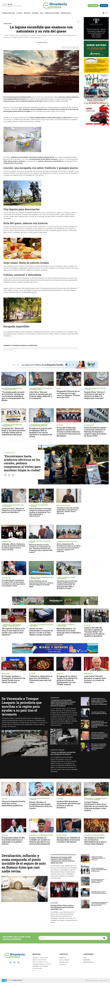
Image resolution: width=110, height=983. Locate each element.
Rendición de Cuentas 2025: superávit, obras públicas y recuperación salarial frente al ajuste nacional (63, 860)
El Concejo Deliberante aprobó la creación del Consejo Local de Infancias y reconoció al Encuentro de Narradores (69, 431)
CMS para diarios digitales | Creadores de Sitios (97, 980)
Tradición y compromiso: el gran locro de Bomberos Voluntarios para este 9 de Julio (40, 679)
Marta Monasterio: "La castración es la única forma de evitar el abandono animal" (69, 631)
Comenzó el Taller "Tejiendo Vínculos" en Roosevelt (98, 858)
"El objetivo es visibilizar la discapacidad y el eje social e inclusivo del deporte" (68, 840)
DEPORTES (27, 13)
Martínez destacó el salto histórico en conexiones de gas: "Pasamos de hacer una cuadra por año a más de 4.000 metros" (40, 548)
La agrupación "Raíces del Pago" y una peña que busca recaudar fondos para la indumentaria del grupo (14, 431)
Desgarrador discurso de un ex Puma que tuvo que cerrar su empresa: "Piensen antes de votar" (68, 394)
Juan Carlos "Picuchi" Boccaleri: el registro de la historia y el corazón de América (95, 679)
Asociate (104, 5)
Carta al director (64, 960)
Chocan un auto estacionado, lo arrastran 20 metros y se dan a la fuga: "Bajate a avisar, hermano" (41, 631)
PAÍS (41, 13)
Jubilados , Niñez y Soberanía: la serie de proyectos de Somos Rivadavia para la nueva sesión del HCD (13, 547)
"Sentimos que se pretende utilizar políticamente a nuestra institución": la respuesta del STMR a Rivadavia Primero (67, 584)
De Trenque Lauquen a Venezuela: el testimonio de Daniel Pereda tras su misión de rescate (13, 679)
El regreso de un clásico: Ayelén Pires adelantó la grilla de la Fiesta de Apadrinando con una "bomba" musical (67, 680)
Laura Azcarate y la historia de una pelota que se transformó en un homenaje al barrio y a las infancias (99, 724)
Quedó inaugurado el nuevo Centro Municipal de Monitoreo (99, 869)
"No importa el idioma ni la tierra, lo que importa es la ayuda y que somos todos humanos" (13, 631)
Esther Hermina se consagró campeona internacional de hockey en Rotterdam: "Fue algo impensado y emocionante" (40, 512)
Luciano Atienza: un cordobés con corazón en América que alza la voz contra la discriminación (39, 841)
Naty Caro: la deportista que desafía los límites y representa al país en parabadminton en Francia (98, 747)
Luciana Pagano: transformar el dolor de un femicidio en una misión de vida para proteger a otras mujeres (95, 806)
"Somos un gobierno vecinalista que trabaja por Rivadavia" (63, 753)
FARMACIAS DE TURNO (52, 13)
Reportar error (64, 962)
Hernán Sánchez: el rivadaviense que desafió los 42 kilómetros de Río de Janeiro (40, 805)
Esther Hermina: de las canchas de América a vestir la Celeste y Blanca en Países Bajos (41, 584)
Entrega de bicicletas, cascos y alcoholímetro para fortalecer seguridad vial (62, 907)
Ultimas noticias (8, 13)
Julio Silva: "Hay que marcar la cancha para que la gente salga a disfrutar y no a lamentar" (40, 395)
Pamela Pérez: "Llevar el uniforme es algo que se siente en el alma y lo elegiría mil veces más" (94, 395)
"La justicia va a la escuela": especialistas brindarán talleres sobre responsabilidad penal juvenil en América (63, 703)
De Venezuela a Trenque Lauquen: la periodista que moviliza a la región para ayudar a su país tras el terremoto (22, 706)
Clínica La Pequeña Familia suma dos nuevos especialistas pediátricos (13, 803)
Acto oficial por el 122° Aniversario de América (99, 892)
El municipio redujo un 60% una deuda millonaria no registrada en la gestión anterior (13, 841)
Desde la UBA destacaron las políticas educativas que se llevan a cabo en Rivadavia (68, 804)
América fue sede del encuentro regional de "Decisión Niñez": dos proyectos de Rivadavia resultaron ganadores (94, 632)
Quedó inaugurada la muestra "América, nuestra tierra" (97, 881)
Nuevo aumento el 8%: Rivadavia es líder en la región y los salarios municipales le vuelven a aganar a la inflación (69, 547)
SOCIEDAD (35, 13)
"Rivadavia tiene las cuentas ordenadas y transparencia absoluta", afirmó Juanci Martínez (68, 510)
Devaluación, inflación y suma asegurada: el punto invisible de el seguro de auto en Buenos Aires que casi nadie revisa (24, 863)
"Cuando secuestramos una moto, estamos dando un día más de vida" (99, 904)
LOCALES (19, 13)
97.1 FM (93, 5)
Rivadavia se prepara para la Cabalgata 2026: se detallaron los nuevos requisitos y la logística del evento (40, 432)
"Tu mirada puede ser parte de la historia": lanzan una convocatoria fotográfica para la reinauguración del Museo (13, 396)
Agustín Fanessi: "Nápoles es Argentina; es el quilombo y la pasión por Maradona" (13, 510)
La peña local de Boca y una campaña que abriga (99, 712)
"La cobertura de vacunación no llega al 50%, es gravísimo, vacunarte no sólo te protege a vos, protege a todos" (13, 583)
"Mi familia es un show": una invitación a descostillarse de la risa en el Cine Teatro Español (95, 841)
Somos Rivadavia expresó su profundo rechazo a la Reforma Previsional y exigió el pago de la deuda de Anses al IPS (95, 431)
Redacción (62, 957)
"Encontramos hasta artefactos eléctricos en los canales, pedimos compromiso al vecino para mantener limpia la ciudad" (22, 463)
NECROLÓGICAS (66, 13)
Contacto (62, 964)
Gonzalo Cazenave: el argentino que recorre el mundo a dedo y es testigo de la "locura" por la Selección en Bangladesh (99, 701)
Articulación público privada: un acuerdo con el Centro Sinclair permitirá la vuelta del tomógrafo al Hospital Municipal (99, 735)
